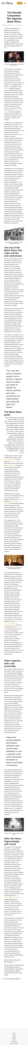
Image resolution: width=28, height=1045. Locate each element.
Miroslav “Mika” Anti (15, 461)
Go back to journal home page (11, 979)
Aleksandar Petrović (9, 459)
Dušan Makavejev (11, 465)
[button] (25, 3)
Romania (6, 88)
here (15, 962)
